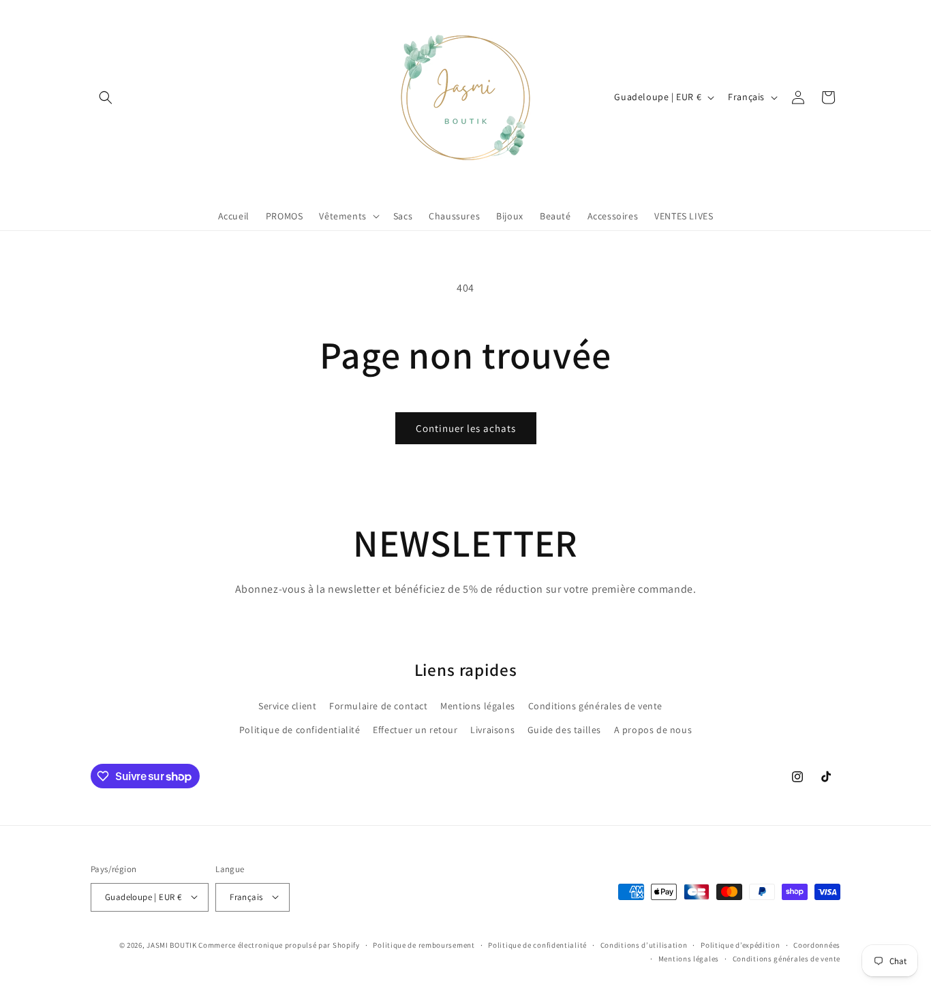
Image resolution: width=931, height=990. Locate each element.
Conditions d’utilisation (644, 944)
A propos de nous (653, 730)
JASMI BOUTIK (171, 944)
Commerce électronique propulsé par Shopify (278, 944)
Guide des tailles (564, 730)
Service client (287, 705)
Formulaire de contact (378, 705)
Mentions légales (477, 705)
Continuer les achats (466, 428)
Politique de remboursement (423, 944)
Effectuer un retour (415, 730)
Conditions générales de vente (595, 705)
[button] (106, 97)
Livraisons (492, 730)
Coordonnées (816, 944)
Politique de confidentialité (300, 730)
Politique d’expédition (740, 944)
